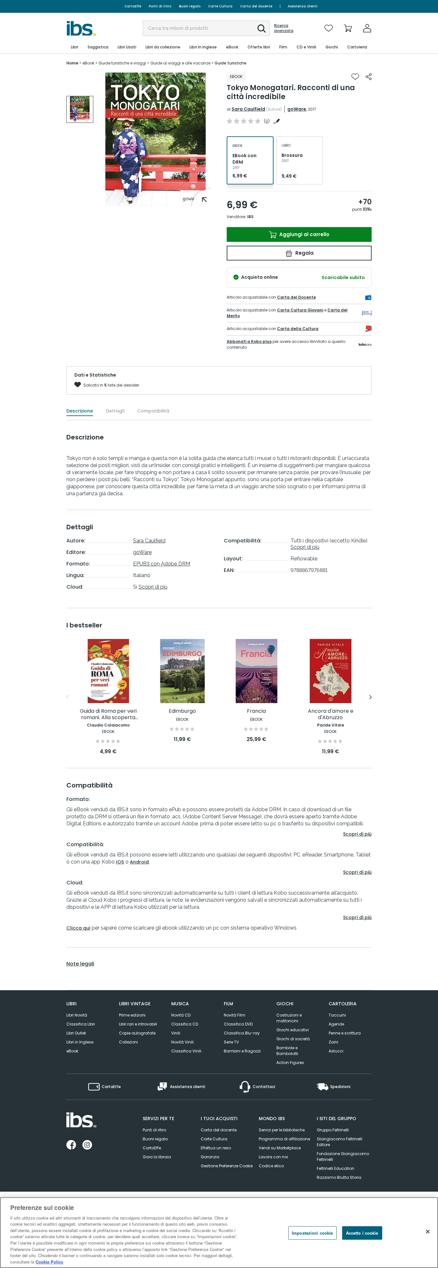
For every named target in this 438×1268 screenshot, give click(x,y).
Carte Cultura (220, 6)
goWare (296, 109)
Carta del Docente (296, 297)
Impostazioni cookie (312, 1233)
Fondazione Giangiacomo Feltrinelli (343, 1156)
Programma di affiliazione (284, 1139)
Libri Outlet (76, 1033)
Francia (256, 711)
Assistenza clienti (302, 6)
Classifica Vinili (186, 1051)
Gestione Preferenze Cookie (227, 1166)
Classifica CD (184, 1024)
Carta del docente (256, 6)
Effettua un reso (216, 1148)
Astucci (336, 1051)
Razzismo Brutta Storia (339, 1177)
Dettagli (115, 411)
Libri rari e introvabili (138, 1024)
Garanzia (210, 1157)
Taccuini (337, 1015)
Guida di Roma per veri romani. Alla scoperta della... (108, 714)
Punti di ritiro (160, 6)
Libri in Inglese (79, 1042)
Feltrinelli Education (335, 1168)
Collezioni (128, 1042)
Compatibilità (153, 411)
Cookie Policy (49, 1261)
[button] (262, 29)
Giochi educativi (292, 1030)
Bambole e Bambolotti (287, 1050)
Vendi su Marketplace (280, 1148)
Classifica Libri (80, 1024)
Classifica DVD (238, 1024)
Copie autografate (137, 1033)
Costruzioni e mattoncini (289, 1018)
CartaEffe (132, 6)
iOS (120, 862)
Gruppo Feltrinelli (333, 1130)
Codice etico (271, 1166)
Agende (336, 1024)
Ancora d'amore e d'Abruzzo (330, 714)
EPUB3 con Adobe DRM (161, 564)
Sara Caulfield (248, 109)
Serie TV (231, 1042)
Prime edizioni (132, 1015)
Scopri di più (153, 587)
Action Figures (290, 1062)
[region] (219, 1232)
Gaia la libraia (157, 1157)
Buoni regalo (189, 6)
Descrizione (79, 411)
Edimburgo (182, 711)
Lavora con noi (273, 1157)
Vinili (175, 1033)
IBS (250, 216)
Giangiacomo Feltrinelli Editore (339, 1141)
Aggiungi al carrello (303, 234)
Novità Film (234, 1015)
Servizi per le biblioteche (282, 1130)
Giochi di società (293, 1039)
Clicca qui (78, 928)
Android (139, 862)
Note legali (80, 963)
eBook (72, 1051)
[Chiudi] (428, 1232)
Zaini (333, 1042)
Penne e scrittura (345, 1033)
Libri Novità (76, 1015)
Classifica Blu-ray (242, 1033)
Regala (304, 253)
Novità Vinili (182, 1042)
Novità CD (180, 1015)
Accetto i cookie (362, 1233)
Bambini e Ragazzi (242, 1051)
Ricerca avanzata (283, 28)
